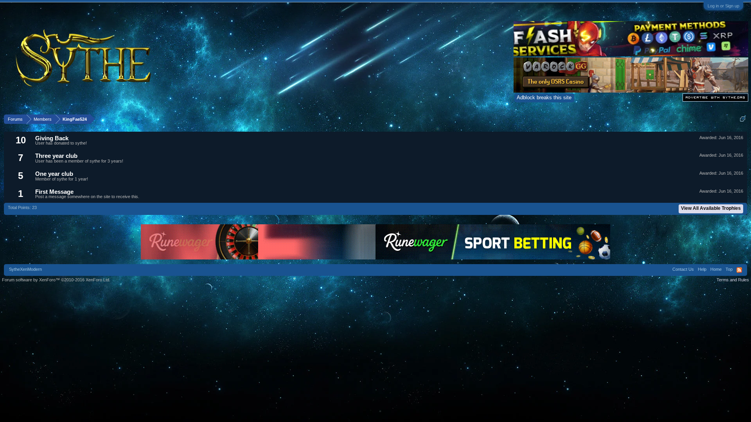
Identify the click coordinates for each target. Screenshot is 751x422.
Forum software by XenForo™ (56, 279)
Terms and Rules (733, 279)
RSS (739, 270)
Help (702, 269)
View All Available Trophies (711, 208)
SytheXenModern (25, 269)
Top (729, 269)
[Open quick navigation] (742, 119)
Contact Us (683, 269)
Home (716, 269)
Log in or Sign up (723, 6)
